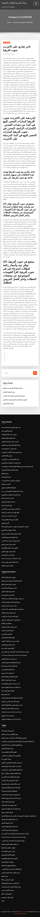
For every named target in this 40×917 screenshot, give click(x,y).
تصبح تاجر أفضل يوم (6, 634)
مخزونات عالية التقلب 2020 (8, 577)
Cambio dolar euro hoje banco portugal (13, 837)
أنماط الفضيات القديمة (7, 630)
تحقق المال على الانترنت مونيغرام (10, 701)
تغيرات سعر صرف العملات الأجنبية (10, 641)
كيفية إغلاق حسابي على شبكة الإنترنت (11, 869)
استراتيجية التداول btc (7, 823)
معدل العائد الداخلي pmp (8, 591)
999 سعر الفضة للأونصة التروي (9, 819)
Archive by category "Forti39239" (23, 22)
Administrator (9, 54)
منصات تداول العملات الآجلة (8, 584)
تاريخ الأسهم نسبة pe (7, 431)
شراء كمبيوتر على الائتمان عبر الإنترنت (11, 452)
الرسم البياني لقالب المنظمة (9, 627)
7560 (2, 901)
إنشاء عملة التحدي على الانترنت (9, 780)
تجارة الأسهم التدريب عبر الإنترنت (10, 459)
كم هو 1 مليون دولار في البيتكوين (10, 441)
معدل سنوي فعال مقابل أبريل (9, 588)
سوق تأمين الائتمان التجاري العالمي (10, 602)
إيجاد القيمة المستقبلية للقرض (9, 537)
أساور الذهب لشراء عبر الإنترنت (9, 616)
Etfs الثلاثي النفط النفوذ (7, 691)
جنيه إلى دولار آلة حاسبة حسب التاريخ (13, 388)
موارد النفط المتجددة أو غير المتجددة (11, 887)
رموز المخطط (5, 473)
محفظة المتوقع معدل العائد (8, 865)
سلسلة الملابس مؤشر (7, 812)
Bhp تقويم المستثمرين (7, 880)
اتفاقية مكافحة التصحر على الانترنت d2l (11, 770)
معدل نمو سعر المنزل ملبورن (9, 606)
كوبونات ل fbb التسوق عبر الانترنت (10, 480)
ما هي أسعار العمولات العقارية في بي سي (12, 491)
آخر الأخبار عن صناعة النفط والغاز (10, 883)
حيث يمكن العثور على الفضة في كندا (11, 427)
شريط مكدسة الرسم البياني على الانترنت (14, 396)
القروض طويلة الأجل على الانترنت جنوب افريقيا (13, 738)
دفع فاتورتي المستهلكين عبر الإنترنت (11, 755)
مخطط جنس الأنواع (6, 623)
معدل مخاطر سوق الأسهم (8, 645)
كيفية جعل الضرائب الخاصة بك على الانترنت (12, 841)
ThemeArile (17, 914)
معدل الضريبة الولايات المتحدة (14, 2)
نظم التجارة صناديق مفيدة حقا (9, 666)
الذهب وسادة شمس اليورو (8, 544)
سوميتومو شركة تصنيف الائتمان (9, 830)
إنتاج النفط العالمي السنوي (8, 488)
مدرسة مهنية (4, 876)
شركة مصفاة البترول (8, 403)
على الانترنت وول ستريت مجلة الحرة (11, 509)
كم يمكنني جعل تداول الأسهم (9, 659)
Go (35, 373)
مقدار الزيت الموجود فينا (7, 555)
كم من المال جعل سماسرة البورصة (10, 784)
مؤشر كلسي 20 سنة (6, 505)
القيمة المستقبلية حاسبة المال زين (10, 777)
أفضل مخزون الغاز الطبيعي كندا (9, 519)
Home (9, 22)
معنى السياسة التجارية (9, 392)
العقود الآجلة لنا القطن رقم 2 (9, 752)
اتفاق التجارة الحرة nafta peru (9, 826)
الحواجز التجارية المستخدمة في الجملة (11, 581)
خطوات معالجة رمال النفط (8, 848)
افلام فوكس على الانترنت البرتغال (10, 512)
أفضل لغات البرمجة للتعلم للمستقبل (10, 787)
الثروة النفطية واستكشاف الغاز (9, 676)
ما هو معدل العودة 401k (7, 731)
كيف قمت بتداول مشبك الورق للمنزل (11, 766)
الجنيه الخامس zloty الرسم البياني (10, 872)
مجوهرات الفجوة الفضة (7, 862)
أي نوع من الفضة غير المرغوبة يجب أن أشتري (15, 400)
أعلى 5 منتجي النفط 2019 (8, 851)
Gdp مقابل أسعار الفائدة (8, 802)
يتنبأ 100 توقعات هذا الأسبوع (8, 530)
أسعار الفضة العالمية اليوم (8, 438)
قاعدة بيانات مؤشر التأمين (8, 551)
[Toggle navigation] (36, 3)
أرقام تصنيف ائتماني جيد (7, 648)
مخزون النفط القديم (6, 456)
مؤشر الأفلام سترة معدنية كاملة (9, 734)
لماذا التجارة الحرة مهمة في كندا (9, 562)
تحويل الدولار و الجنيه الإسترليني (9, 470)
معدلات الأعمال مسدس (7, 890)
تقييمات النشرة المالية (7, 566)
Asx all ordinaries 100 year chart (11, 558)
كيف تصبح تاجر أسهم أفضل (8, 613)
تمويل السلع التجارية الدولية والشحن (11, 662)
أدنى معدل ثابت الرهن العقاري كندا (10, 684)
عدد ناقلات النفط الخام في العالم (10, 844)
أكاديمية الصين (5, 523)
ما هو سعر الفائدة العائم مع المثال (10, 708)
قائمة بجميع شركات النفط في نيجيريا (11, 534)
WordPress (22, 911)
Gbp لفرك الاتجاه (6, 477)
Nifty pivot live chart (7, 498)
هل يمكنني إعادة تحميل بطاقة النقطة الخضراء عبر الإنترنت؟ (17, 466)
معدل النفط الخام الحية (7, 748)
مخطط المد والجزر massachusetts (11, 719)
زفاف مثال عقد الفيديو (7, 897)
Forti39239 (7, 42)
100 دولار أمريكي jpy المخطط (9, 791)
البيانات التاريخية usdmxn (8, 502)
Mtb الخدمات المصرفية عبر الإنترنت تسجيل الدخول (15, 526)
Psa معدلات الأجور (6, 759)
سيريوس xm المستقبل (7, 673)
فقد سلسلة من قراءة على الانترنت (10, 541)
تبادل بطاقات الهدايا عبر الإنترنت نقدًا (11, 773)
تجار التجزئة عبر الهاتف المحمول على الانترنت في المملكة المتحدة (18, 816)
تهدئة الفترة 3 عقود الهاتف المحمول (10, 620)
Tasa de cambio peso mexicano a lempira (14, 655)
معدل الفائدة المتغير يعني (8, 669)
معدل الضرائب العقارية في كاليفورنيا (11, 463)
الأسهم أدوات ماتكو (6, 894)
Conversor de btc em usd (9, 516)
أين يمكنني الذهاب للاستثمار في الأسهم (11, 763)
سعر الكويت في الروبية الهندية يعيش (11, 687)
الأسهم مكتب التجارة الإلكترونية (9, 548)
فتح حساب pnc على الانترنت (9, 449)
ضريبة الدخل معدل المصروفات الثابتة (11, 798)
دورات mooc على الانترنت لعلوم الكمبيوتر (12, 609)
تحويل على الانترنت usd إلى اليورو (10, 794)
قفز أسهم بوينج (5, 694)
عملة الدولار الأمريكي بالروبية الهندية (10, 445)
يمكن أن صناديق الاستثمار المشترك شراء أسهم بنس (15, 652)
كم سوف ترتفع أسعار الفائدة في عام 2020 (12, 598)
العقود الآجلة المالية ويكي (8, 637)
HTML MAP (23, 914)
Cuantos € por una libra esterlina (11, 712)
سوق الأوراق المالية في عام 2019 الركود (12, 745)
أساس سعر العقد (5, 484)
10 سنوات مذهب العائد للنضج (9, 434)
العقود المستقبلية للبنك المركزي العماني (12, 698)
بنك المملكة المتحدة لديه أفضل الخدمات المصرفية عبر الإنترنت (17, 741)
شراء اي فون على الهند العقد (9, 805)
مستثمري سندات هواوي (7, 715)
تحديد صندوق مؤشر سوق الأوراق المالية (11, 705)
